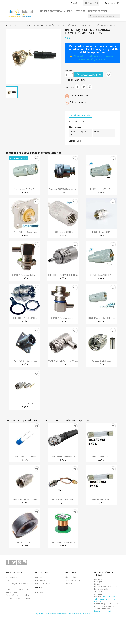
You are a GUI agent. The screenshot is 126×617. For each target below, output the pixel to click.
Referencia (74, 121)
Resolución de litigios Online (17, 595)
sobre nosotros (12, 577)
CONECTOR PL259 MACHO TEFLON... (63, 275)
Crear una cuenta (72, 580)
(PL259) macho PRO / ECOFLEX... (101, 318)
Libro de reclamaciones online (18, 598)
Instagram (24, 562)
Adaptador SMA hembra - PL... (62, 499)
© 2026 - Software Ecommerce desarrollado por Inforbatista (63, 613)
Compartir (77, 86)
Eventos (80, 11)
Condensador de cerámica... (25, 456)
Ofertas (38, 577)
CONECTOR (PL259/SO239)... (25, 318)
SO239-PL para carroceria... (63, 318)
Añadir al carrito (89, 74)
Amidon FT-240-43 (24, 542)
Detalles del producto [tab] (80, 115)
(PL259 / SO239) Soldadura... (25, 232)
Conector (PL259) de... (101, 361)
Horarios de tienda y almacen (56, 11)
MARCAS (39, 592)
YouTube (19, 562)
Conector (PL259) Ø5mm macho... (63, 189)
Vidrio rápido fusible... (101, 456)
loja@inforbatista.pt (102, 611)
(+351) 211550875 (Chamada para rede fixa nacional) (105, 598)
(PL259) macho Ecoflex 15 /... (25, 189)
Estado (72, 141)
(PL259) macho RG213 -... (63, 232)
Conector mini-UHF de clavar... (25, 404)
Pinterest (89, 86)
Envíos (8, 580)
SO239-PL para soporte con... (24, 275)
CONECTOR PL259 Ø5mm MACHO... (63, 361)
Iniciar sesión (70, 577)
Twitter (13, 562)
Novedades (40, 580)
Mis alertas (69, 583)
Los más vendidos (42, 583)
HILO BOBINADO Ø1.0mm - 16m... (63, 542)
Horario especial (97, 11)
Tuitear (83, 86)
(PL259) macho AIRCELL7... (101, 275)
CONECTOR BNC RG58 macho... (63, 456)
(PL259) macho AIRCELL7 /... (101, 189)
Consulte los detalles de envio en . (94, 58)
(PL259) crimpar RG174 (101, 232)
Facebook (8, 562)
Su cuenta (70, 572)
